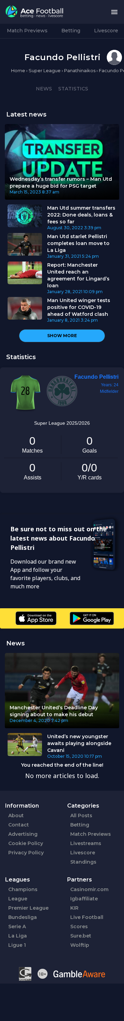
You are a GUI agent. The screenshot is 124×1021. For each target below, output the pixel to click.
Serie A (17, 926)
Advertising (23, 834)
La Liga (17, 936)
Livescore (106, 30)
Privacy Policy (26, 853)
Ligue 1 (17, 945)
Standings (83, 862)
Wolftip (79, 945)
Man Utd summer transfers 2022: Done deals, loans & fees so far (81, 215)
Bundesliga (22, 917)
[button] (114, 12)
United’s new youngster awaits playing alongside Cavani (79, 743)
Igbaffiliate (84, 899)
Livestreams (85, 843)
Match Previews (27, 30)
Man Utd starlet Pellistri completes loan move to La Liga (78, 243)
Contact (18, 825)
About (16, 815)
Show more (62, 335)
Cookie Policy (25, 843)
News (44, 89)
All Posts (81, 815)
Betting (70, 30)
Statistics (73, 89)
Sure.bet (80, 936)
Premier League (28, 908)
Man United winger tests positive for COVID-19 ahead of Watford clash (78, 307)
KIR (74, 908)
